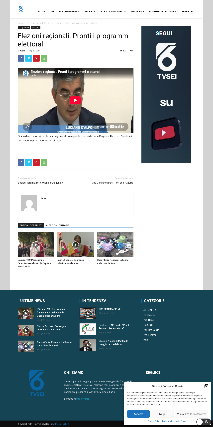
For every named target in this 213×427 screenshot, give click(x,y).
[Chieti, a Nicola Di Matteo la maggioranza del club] (88, 345)
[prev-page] (20, 273)
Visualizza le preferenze (191, 414)
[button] (206, 386)
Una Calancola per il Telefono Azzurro (112, 182)
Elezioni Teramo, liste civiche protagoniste (41, 182)
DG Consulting (62, 424)
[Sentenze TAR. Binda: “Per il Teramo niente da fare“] (88, 329)
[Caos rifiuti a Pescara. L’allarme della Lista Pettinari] (115, 244)
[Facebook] (21, 58)
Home (41, 11)
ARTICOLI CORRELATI (31, 225)
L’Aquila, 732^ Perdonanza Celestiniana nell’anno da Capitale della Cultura (34, 263)
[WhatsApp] (44, 58)
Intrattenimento (111, 11)
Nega (162, 414)
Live (52, 11)
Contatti (187, 11)
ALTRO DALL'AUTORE (57, 225)
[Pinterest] (36, 58)
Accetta (138, 414)
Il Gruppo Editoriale (162, 11)
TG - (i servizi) (33, 23)
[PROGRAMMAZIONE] (88, 313)
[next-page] (25, 273)
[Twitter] (28, 58)
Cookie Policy (154, 421)
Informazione (68, 11)
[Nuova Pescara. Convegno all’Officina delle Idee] (75, 244)
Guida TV (136, 11)
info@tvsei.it (83, 398)
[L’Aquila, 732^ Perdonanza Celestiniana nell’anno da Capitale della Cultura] (36, 244)
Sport (88, 11)
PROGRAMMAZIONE (109, 309)
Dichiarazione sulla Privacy (175, 421)
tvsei (22, 50)
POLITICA (46, 23)
